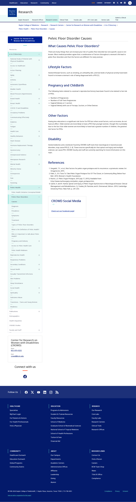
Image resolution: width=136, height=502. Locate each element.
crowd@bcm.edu (17, 356)
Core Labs (95, 414)
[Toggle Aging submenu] (39, 75)
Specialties (14, 410)
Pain (11, 178)
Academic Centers (57, 463)
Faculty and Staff (15, 330)
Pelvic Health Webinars (19, 250)
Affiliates (54, 471)
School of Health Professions (62, 433)
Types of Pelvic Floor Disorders (23, 225)
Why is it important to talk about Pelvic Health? (25, 235)
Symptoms (15, 216)
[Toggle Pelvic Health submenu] (39, 187)
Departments (56, 459)
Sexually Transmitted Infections (21, 274)
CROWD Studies (15, 325)
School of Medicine (58, 422)
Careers (94, 463)
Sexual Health (15, 269)
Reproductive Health (17, 255)
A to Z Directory (110, 25)
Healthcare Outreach (18, 455)
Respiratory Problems (17, 260)
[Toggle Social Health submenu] (39, 288)
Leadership (55, 474)
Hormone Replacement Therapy (21, 145)
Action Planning (15, 70)
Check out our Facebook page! (62, 211)
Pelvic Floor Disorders (39, 29)
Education (24, 3)
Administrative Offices (59, 467)
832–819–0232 (16, 350)
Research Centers (51, 20)
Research (34, 3)
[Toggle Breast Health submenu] (39, 103)
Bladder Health (15, 89)
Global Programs (16, 463)
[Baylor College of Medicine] (12, 12)
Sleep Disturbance (16, 283)
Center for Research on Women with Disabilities (84, 25)
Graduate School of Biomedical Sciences (66, 426)
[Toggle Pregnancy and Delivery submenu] (39, 241)
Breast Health (15, 103)
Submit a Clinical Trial (120, 19)
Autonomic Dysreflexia (18, 84)
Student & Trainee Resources (62, 414)
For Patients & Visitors (18, 418)
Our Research (97, 410)
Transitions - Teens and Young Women (23, 302)
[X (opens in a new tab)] (117, 3)
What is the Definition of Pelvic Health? (25, 229)
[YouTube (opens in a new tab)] (121, 3)
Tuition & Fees (56, 437)
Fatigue (13, 126)
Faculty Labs (78, 20)
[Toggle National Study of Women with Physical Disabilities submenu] (39, 60)
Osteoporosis (15, 173)
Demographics (14, 316)
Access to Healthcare (17, 66)
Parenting (13, 183)
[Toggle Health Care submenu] (39, 131)
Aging (12, 75)
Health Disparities (15, 321)
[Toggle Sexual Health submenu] (39, 269)
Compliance (96, 478)
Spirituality (14, 293)
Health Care (14, 131)
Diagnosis (15, 206)
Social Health (15, 288)
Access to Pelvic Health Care (21, 246)
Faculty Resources (57, 418)
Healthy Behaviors (16, 136)
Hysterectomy (15, 150)
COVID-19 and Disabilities (19, 108)
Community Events (17, 467)
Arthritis (13, 80)
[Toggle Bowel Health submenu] (39, 98)
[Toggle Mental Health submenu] (39, 164)
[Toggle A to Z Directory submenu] (39, 54)
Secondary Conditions (17, 264)
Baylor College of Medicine (29, 25)
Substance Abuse (16, 297)
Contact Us (96, 455)
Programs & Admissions (60, 410)
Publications (13, 311)
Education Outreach (17, 459)
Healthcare (13, 3)
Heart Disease (15, 141)
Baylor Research (23, 20)
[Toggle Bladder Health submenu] (39, 89)
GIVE (93, 3)
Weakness (13, 307)
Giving (53, 478)
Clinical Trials (64, 20)
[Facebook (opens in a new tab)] (114, 3)
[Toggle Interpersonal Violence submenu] (39, 154)
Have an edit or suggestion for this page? (19, 495)
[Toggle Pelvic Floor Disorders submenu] (39, 197)
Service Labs (105, 20)
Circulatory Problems (17, 113)
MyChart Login (15, 414)
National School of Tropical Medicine (65, 429)
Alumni (53, 482)
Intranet (125, 491)
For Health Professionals (19, 422)
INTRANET (107, 3)
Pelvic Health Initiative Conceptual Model (26, 192)
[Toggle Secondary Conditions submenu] (39, 264)
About (54, 3)
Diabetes (13, 122)
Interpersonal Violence (18, 155)
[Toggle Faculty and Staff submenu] (39, 330)
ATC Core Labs (92, 20)
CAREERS (99, 3)
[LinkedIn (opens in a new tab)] (125, 3)
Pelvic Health (24, 29)
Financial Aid (55, 441)
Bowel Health (15, 99)
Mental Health (15, 164)
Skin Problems (15, 278)
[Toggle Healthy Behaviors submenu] (39, 136)
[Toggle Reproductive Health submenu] (39, 255)
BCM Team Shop (98, 467)
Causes (52, 29)
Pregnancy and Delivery (20, 241)
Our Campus (55, 455)
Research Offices (37, 20)
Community (44, 3)
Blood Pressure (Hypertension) (21, 94)
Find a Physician (16, 426)
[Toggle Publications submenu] (39, 311)
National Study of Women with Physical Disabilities (21, 60)
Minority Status (15, 169)
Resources (13, 49)
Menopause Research (17, 159)
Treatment (15, 220)
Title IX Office (97, 474)
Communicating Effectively (19, 117)
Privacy (117, 491)
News (94, 471)
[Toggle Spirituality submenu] (39, 292)
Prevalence (15, 211)
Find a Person (97, 459)
